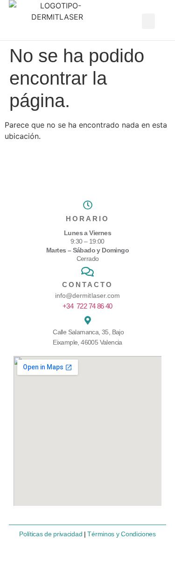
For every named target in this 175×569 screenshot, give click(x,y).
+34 (87, 306)
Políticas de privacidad (50, 534)
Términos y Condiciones (121, 534)
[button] (148, 21)
